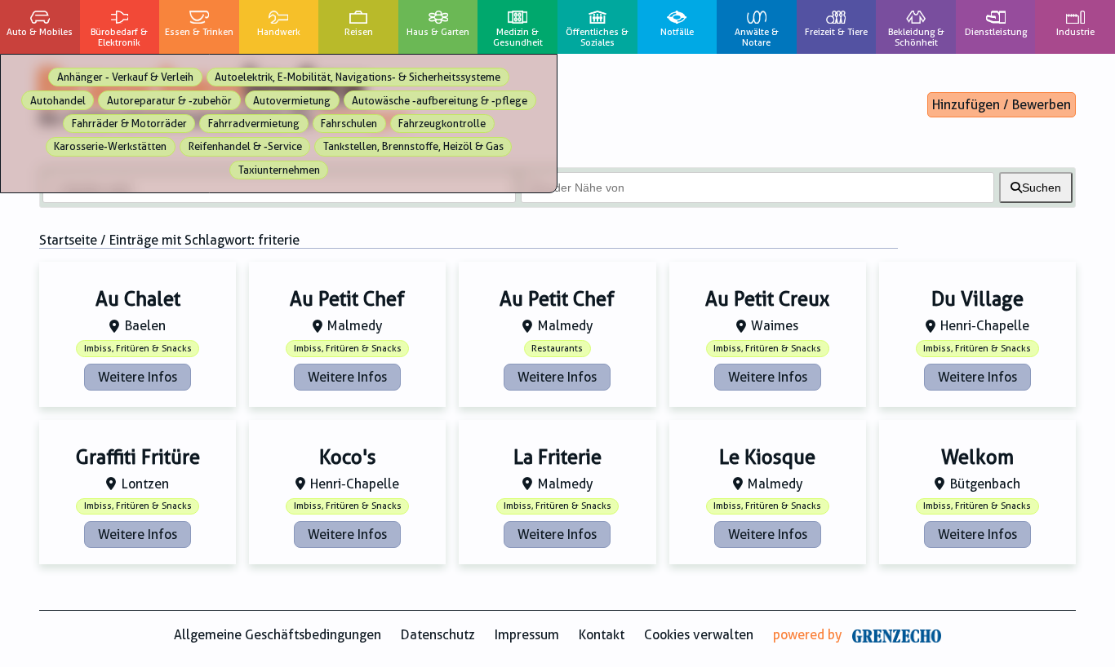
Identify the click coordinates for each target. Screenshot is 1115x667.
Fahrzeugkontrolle (442, 123)
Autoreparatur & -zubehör (169, 101)
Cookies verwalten (698, 635)
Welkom (977, 457)
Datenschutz (438, 635)
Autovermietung (292, 101)
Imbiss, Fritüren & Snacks (138, 348)
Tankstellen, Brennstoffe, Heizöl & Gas (413, 146)
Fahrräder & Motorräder (129, 123)
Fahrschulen (349, 123)
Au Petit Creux (767, 299)
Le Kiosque (767, 457)
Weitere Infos (137, 377)
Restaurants (557, 348)
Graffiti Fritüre (138, 457)
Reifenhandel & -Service (245, 146)
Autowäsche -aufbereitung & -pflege (439, 101)
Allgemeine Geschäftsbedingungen (277, 635)
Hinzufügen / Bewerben (1001, 105)
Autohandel (58, 101)
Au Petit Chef (347, 299)
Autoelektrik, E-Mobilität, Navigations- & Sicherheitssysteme (357, 77)
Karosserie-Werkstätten (110, 146)
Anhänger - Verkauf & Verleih (125, 77)
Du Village (977, 299)
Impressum (527, 635)
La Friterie (557, 457)
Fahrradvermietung (254, 123)
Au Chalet (138, 299)
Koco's (347, 457)
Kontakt (601, 635)
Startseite (68, 240)
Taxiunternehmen (279, 170)
